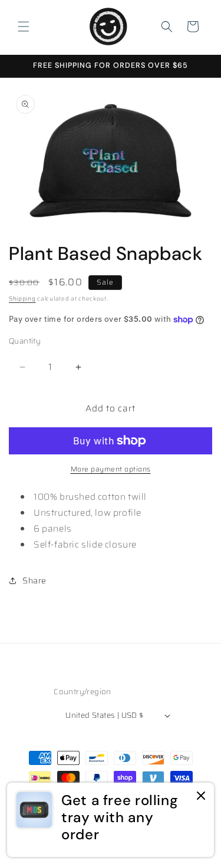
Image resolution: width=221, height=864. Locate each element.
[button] (24, 26)
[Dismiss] (201, 796)
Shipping (22, 298)
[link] (110, 820)
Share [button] (34, 580)
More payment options (111, 469)
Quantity (25, 341)
